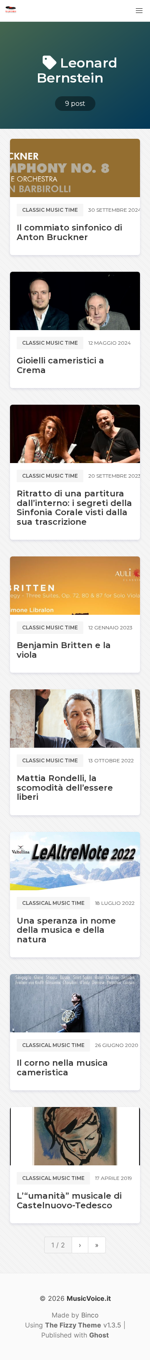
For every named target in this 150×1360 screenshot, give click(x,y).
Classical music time (53, 903)
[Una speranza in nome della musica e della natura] (75, 861)
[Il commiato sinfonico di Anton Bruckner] (75, 168)
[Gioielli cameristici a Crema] (75, 301)
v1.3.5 (83, 1325)
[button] (139, 11)
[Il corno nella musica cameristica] (75, 1003)
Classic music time (50, 210)
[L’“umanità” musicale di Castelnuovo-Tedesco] (75, 1136)
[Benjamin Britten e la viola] (75, 585)
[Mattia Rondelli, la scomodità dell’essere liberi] (75, 718)
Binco (90, 1315)
